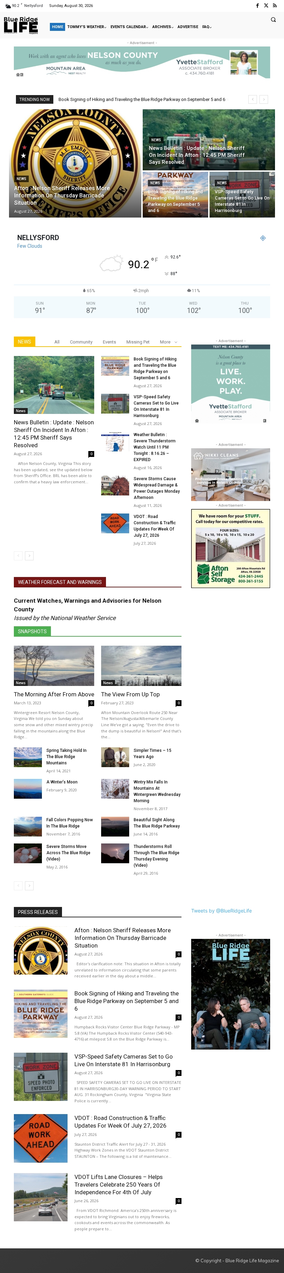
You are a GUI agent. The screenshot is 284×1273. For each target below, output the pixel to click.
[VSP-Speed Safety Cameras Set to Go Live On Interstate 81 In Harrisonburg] (242, 195)
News (21, 179)
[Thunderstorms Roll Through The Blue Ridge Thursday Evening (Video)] (115, 853)
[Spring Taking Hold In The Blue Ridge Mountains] (28, 757)
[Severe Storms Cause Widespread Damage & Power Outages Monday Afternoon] (115, 485)
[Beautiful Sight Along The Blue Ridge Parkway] (115, 827)
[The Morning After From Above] (54, 666)
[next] (263, 99)
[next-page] (29, 555)
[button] (273, 19)
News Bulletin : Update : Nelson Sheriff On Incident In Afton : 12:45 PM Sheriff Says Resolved (54, 434)
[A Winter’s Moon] (28, 789)
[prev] (252, 99)
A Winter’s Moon (62, 782)
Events (109, 342)
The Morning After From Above (54, 694)
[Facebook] (257, 5)
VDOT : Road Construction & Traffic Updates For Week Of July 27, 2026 (120, 1121)
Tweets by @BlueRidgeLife (221, 911)
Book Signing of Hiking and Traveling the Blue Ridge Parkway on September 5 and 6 (126, 1001)
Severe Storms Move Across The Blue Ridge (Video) (68, 853)
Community (81, 342)
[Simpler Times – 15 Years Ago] (115, 757)
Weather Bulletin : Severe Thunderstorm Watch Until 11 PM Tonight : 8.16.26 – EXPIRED (155, 447)
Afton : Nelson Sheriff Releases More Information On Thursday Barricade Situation (140, 99)
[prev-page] (18, 555)
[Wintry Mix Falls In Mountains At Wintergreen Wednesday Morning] (115, 789)
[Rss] (274, 5)
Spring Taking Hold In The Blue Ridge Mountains (66, 756)
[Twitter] (266, 5)
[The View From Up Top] (141, 666)
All (57, 342)
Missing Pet (138, 342)
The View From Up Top (130, 694)
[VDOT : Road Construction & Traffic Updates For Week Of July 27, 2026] (115, 523)
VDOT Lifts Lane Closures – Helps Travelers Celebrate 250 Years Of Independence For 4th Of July (118, 1184)
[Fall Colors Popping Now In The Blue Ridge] (28, 827)
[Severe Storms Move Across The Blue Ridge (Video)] (28, 853)
